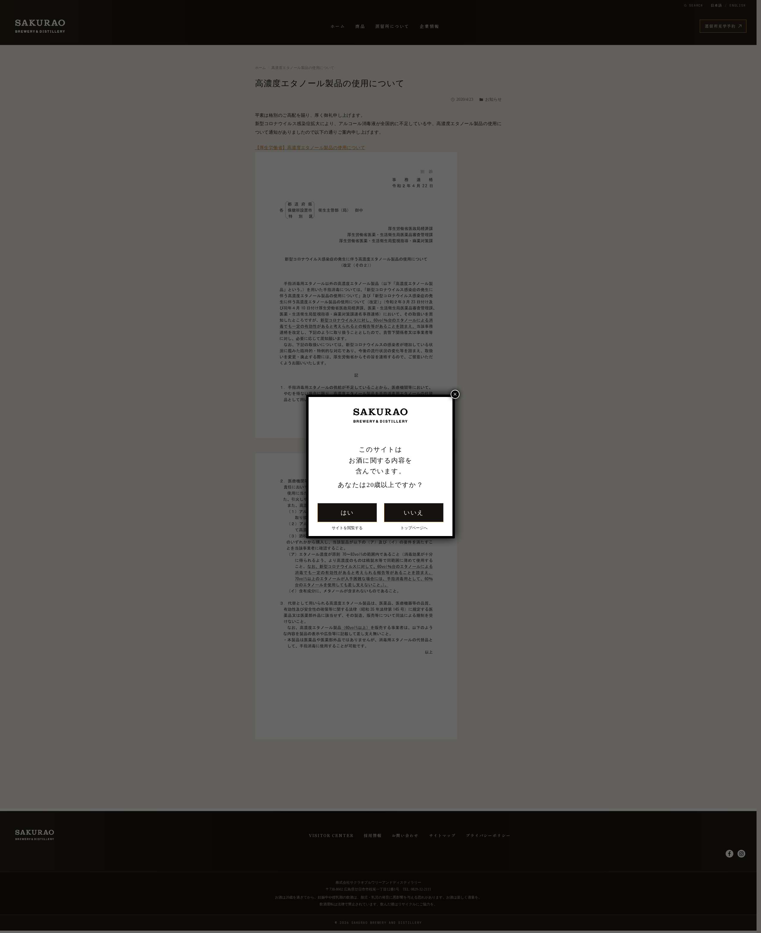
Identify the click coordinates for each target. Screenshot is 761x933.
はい (347, 512)
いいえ (414, 512)
